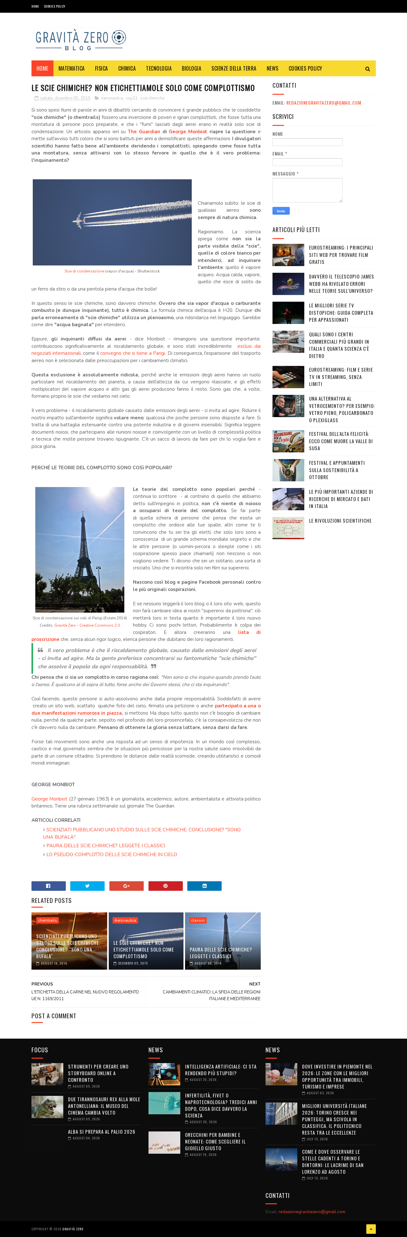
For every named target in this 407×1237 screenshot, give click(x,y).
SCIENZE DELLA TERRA (234, 68)
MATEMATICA (72, 68)
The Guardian (144, 131)
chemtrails (47, 920)
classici (198, 920)
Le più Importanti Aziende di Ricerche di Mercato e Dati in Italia (341, 498)
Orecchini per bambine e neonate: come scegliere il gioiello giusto (215, 1141)
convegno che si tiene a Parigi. (133, 353)
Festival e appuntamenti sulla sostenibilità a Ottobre (337, 469)
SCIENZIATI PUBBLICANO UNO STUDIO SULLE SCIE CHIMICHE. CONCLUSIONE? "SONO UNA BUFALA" (68, 945)
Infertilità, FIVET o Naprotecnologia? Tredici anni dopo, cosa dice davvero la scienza (221, 1105)
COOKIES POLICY (55, 6)
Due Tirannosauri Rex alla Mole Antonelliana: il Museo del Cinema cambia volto (104, 1106)
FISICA (101, 68)
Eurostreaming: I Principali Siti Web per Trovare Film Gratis (341, 254)
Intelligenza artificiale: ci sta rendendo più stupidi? (221, 1069)
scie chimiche (152, 98)
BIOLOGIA (191, 68)
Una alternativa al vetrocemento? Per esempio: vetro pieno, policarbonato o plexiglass (342, 409)
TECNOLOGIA (159, 68)
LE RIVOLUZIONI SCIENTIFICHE (340, 520)
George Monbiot (188, 131)
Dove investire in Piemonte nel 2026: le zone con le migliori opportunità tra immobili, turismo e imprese (337, 1076)
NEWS (273, 68)
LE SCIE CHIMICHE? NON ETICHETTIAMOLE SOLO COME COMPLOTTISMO (144, 949)
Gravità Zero (65, 625)
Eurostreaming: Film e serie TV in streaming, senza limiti (341, 376)
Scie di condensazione (84, 271)
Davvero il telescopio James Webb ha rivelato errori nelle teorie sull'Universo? (341, 283)
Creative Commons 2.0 (99, 625)
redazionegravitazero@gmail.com (323, 102)
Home (35, 6)
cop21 (132, 98)
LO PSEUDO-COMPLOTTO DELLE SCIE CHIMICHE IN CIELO (111, 854)
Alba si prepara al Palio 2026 (101, 1131)
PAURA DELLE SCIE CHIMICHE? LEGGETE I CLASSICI (105, 845)
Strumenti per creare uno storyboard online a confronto (98, 1073)
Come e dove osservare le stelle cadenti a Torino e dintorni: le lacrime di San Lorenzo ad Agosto (333, 1161)
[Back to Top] (371, 1229)
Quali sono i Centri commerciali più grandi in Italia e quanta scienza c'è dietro (339, 345)
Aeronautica (112, 98)
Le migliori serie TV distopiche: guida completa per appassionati (341, 312)
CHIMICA (127, 68)
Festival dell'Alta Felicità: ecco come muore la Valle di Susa (341, 440)
